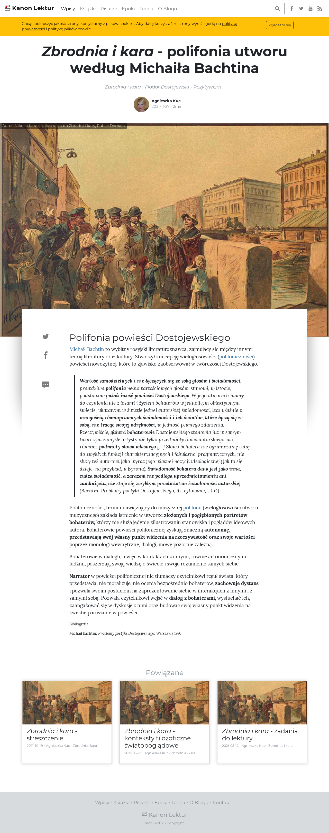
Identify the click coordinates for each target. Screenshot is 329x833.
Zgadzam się (280, 25)
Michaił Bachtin (86, 349)
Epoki (128, 9)
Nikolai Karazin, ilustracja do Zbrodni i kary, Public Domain (70, 125)
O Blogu (167, 9)
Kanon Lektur (32, 8)
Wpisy (68, 9)
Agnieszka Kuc (166, 101)
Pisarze (108, 9)
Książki (88, 9)
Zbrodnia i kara (85, 746)
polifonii (192, 507)
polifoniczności (236, 356)
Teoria (146, 9)
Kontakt (222, 802)
